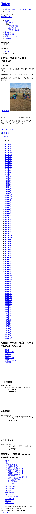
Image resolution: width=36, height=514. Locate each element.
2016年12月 (8, 338)
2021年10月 (8, 237)
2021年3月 (8, 251)
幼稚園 (5, 4)
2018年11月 (8, 300)
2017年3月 (8, 332)
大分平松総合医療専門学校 (14, 469)
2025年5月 (8, 165)
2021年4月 (8, 249)
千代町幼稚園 (13, 26)
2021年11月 (8, 235)
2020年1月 (8, 273)
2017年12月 (8, 316)
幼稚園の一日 (9, 34)
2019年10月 (8, 280)
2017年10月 (8, 320)
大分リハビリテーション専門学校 (16, 477)
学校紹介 (8, 491)
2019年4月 (8, 290)
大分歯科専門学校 (11, 481)
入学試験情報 (9, 493)
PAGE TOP (4, 512)
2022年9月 (8, 221)
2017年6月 (8, 326)
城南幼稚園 (12, 28)
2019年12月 (8, 275)
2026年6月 (8, 145)
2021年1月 (8, 255)
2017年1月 (8, 336)
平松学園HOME (6, 17)
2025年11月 (8, 155)
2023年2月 (8, 213)
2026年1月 (8, 151)
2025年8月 (8, 159)
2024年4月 (8, 187)
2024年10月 (8, 177)
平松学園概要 (9, 489)
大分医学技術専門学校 (12, 479)
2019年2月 (8, 294)
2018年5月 (8, 308)
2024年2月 (8, 191)
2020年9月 (8, 263)
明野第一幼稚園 (13, 30)
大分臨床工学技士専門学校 (14, 473)
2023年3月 (8, 211)
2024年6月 (8, 183)
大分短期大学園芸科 (11, 467)
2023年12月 (8, 195)
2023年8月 (8, 201)
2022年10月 (8, 219)
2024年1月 (8, 193)
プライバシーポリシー (12, 497)
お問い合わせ (9, 503)
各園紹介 (8, 354)
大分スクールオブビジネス (14, 483)
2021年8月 (8, 241)
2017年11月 (8, 318)
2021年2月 (8, 253)
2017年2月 (8, 334)
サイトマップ (9, 499)
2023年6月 (8, 205)
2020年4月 (8, 269)
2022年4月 (8, 229)
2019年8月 (8, 282)
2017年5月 (8, 328)
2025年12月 (8, 153)
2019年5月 (8, 288)
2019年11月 (8, 277)
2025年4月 (8, 167)
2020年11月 (8, 259)
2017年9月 (8, 322)
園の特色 (8, 32)
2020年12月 (8, 257)
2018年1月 (8, 314)
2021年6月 (8, 245)
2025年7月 (8, 161)
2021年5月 (8, 247)
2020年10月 (8, 261)
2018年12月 (8, 298)
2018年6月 (8, 306)
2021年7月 (8, 243)
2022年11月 (8, 217)
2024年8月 (8, 181)
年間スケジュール (11, 36)
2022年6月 (8, 227)
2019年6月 (8, 286)
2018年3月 (8, 312)
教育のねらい (9, 22)
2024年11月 (8, 175)
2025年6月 (8, 163)
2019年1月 (8, 296)
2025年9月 (8, 157)
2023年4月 (8, 209)
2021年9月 (8, 239)
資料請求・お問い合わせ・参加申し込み (18, 9)
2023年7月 (8, 203)
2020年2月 (8, 271)
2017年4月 (8, 330)
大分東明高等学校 (11, 465)
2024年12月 (8, 173)
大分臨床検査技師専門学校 (14, 471)
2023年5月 (8, 207)
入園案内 (8, 38)
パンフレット (9, 11)
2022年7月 (8, 225)
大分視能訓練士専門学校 (13, 475)
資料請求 (8, 501)
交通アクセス (9, 495)
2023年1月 (8, 215)
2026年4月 (8, 149)
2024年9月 (8, 179)
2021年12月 (8, 233)
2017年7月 (8, 324)
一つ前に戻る (5, 136)
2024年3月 (8, 189)
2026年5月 (8, 147)
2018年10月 (8, 302)
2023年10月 (8, 199)
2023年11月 (8, 197)
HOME (7, 20)
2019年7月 (8, 284)
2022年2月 (8, 231)
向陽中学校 (8, 463)
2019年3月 (8, 292)
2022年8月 (8, 223)
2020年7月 (8, 267)
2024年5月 (8, 185)
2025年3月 (8, 169)
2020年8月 (8, 265)
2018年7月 (8, 304)
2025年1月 (8, 171)
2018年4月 (8, 310)
